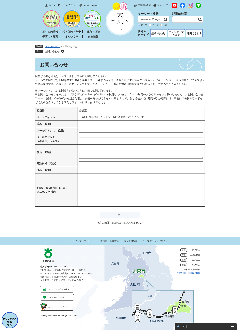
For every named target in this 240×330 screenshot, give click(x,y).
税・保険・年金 (72, 31)
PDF (165, 25)
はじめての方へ (69, 5)
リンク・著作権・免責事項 (105, 241)
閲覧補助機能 (144, 5)
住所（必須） (44, 152)
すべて (144, 25)
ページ (155, 25)
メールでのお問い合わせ (59, 289)
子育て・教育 (50, 36)
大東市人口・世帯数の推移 (188, 273)
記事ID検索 (179, 13)
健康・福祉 (93, 31)
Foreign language (91, 5)
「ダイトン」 (59, 307)
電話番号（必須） (47, 163)
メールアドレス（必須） (51, 130)
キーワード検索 (148, 13)
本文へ (52, 5)
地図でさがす (194, 33)
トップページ (52, 46)
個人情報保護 (130, 241)
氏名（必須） (44, 123)
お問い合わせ (52, 51)
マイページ (162, 5)
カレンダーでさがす (176, 33)
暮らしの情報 (50, 31)
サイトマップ (79, 241)
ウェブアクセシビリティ (155, 241)
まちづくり (71, 36)
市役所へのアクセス (57, 297)
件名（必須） (44, 170)
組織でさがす (158, 33)
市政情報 (93, 36)
